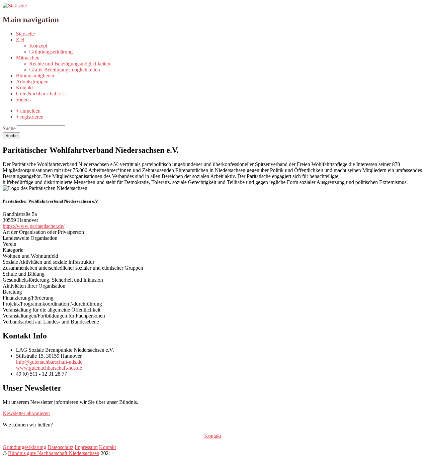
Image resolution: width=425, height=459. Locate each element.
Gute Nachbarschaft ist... (42, 93)
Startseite (25, 34)
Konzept (38, 45)
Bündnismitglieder (35, 75)
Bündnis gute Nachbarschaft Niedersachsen (53, 453)
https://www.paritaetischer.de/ (33, 226)
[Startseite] (15, 5)
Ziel (20, 40)
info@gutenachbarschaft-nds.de (49, 362)
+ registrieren (29, 117)
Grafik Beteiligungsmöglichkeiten (64, 69)
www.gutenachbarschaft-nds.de (49, 368)
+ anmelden (28, 111)
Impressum (86, 447)
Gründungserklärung (51, 51)
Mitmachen (28, 57)
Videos (23, 99)
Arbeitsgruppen (32, 81)
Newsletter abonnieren (26, 413)
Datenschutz (60, 447)
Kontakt (24, 87)
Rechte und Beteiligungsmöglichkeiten (69, 63)
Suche (9, 128)
